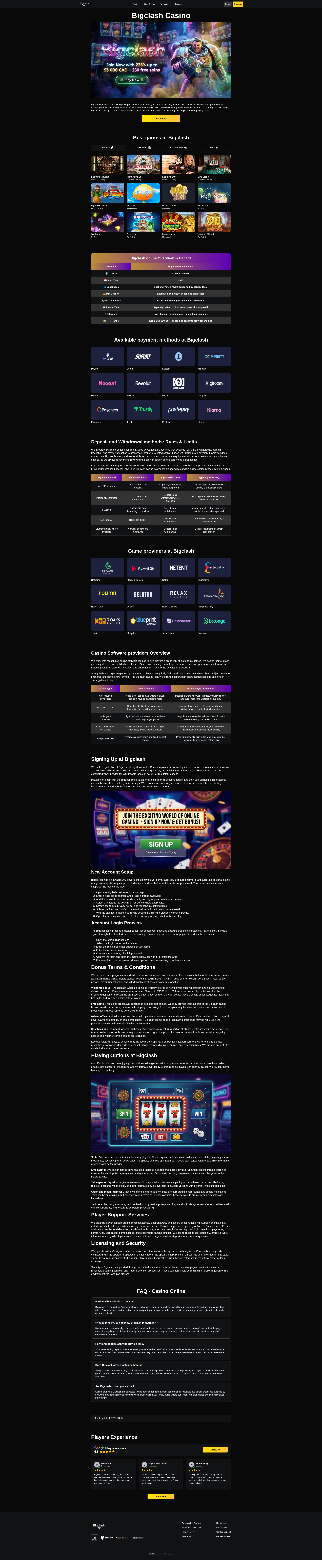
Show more (161, 1496)
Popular (106, 147)
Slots (212, 147)
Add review (215, 1450)
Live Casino (141, 147)
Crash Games (176, 147)
